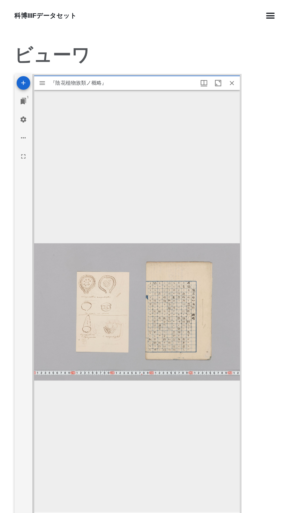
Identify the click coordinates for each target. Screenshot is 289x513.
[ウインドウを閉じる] (232, 83)
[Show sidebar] (42, 83)
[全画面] (23, 156)
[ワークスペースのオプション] (23, 138)
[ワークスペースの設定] (23, 119)
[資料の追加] (23, 83)
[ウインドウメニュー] (204, 83)
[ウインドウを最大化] (218, 83)
